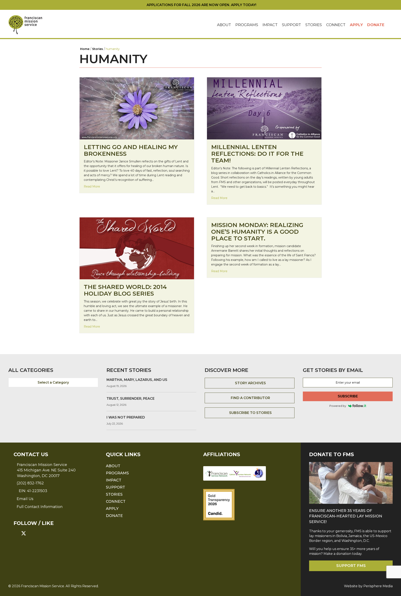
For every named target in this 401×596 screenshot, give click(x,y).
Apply (356, 25)
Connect (335, 25)
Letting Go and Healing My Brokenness (131, 150)
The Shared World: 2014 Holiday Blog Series (125, 290)
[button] (390, 25)
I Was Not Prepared (126, 417)
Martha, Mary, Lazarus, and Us (137, 380)
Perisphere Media (378, 586)
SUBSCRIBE (348, 396)
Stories (313, 25)
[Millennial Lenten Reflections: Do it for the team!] (264, 108)
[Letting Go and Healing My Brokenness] (137, 108)
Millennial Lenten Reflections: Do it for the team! (257, 153)
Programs (246, 25)
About (224, 25)
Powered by (337, 405)
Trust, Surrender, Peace (131, 399)
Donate (376, 25)
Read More (92, 186)
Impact (270, 25)
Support (291, 25)
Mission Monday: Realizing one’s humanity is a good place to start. (257, 231)
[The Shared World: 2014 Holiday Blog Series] (137, 248)
